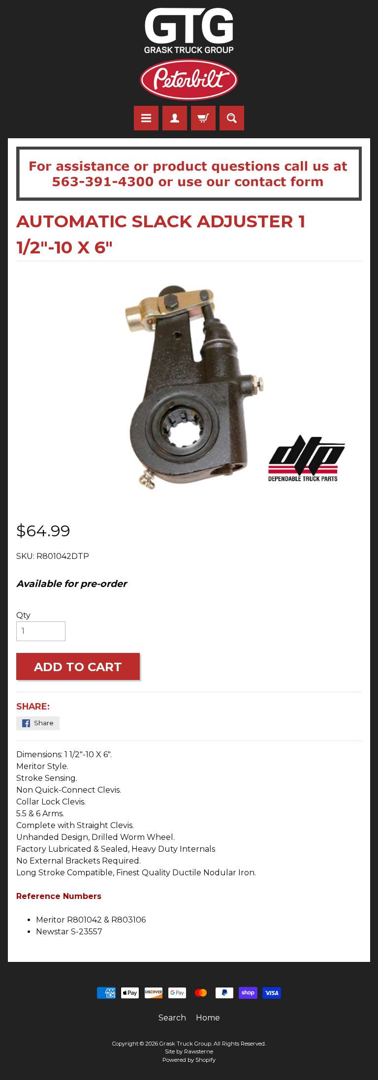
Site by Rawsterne (189, 1051)
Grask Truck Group (185, 1043)
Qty (23, 615)
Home (208, 1017)
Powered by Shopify (189, 1059)
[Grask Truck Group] (189, 54)
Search (172, 1017)
